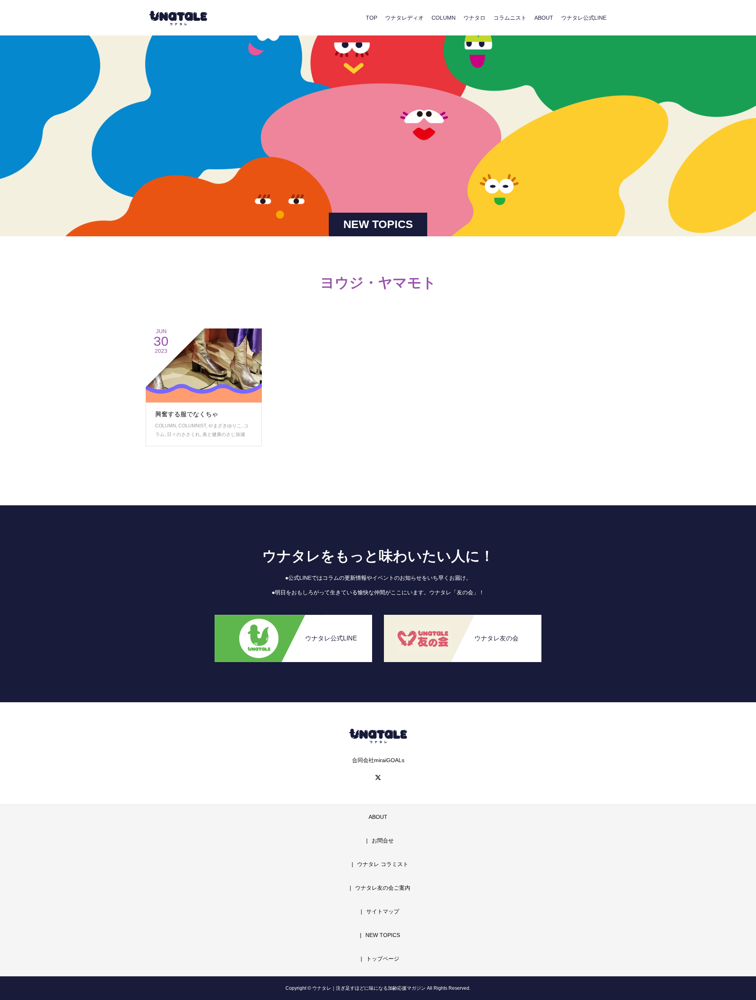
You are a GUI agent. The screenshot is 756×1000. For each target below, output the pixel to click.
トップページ (382, 958)
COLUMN (444, 18)
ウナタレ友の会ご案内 (382, 888)
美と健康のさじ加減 (223, 434)
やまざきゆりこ (224, 426)
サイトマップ (382, 911)
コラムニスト (509, 18)
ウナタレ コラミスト (382, 864)
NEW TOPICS (382, 935)
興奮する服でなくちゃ (186, 414)
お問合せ (383, 840)
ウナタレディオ (404, 18)
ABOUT (543, 18)
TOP (371, 18)
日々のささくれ (183, 434)
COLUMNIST (192, 426)
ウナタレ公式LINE (583, 18)
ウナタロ (474, 18)
